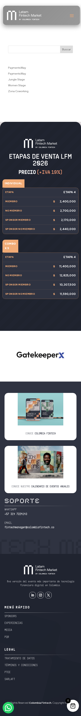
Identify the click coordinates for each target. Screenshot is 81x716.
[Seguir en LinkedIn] (32, 595)
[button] (8, 707)
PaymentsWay (17, 67)
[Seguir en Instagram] (40, 595)
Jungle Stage (16, 79)
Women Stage (17, 85)
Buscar (66, 49)
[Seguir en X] (48, 595)
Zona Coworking (18, 91)
